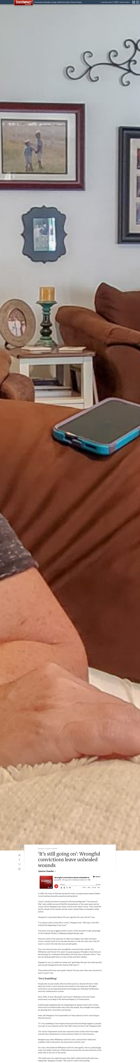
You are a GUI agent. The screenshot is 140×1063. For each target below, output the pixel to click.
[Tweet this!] (19, 855)
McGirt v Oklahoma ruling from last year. (67, 933)
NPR (116, 2)
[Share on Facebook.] (19, 859)
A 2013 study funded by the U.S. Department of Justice (60, 1005)
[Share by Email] (19, 864)
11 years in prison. (73, 952)
